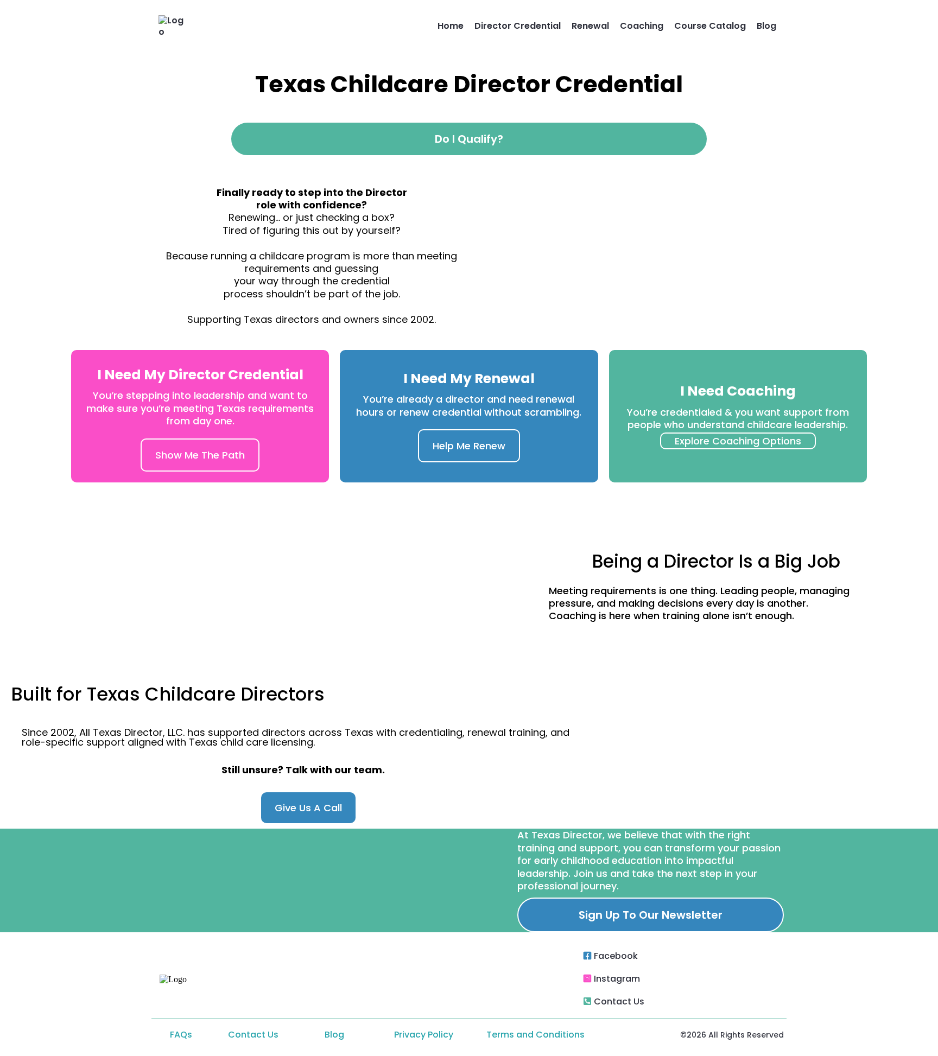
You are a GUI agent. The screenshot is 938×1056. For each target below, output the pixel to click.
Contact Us (619, 1001)
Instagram (617, 978)
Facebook (616, 956)
